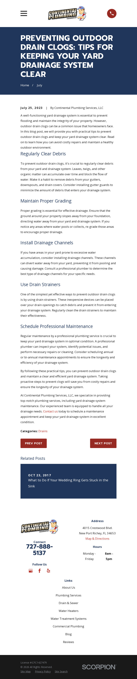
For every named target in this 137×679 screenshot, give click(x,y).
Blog (68, 634)
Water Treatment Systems (69, 619)
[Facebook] (39, 571)
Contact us (50, 411)
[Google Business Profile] (31, 571)
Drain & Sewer (68, 603)
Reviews (68, 642)
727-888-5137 (39, 549)
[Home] (67, 13)
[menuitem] (26, 671)
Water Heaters (68, 611)
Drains (42, 431)
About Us (68, 587)
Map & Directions (97, 538)
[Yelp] (48, 571)
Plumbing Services (68, 595)
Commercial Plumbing (68, 626)
